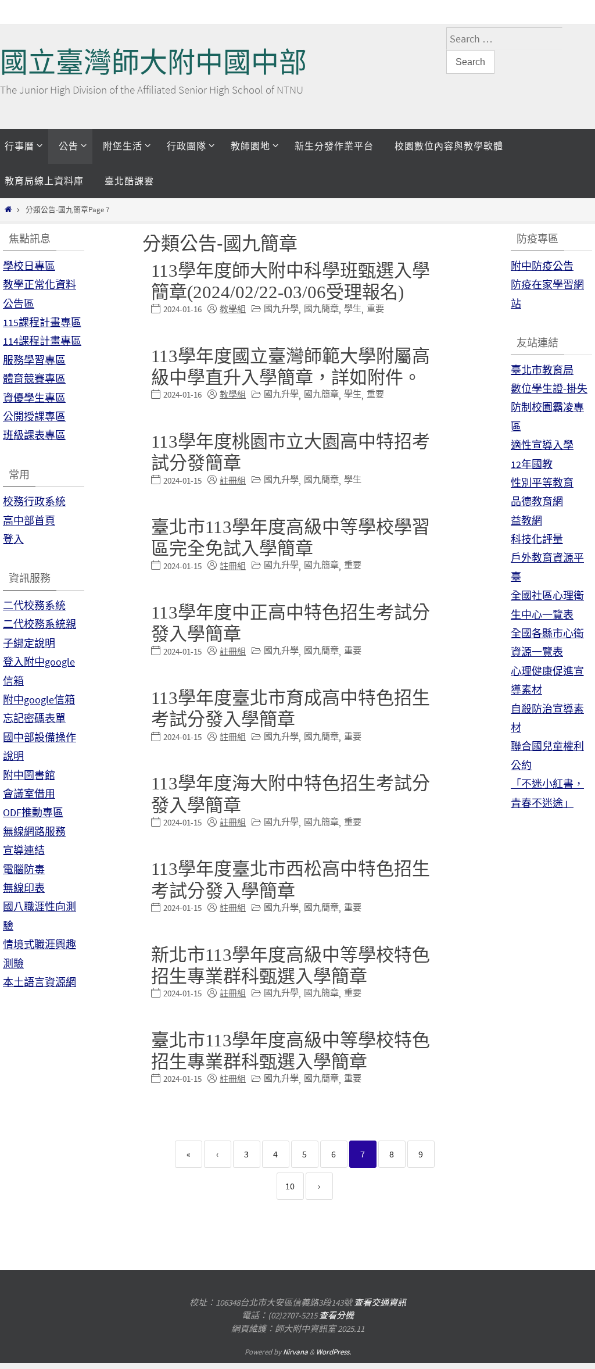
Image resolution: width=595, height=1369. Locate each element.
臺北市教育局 (542, 370)
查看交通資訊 (380, 1302)
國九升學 (281, 308)
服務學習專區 (34, 360)
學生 (352, 308)
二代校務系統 (34, 605)
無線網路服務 (34, 831)
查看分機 (336, 1315)
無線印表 (24, 888)
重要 (375, 308)
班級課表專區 (34, 435)
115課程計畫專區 (42, 322)
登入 (13, 539)
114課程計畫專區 (42, 341)
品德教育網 (537, 501)
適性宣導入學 (542, 445)
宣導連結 (24, 850)
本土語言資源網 (39, 982)
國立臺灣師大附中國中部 (153, 62)
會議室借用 (29, 793)
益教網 (526, 520)
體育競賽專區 (34, 378)
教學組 (233, 309)
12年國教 (532, 464)
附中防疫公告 (542, 266)
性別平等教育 (542, 482)
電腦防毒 (24, 869)
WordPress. (333, 1352)
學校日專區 (29, 266)
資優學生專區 (34, 398)
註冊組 (233, 480)
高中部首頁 (29, 520)
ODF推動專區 (33, 812)
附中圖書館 (29, 775)
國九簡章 (321, 308)
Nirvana (295, 1352)
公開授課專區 (34, 416)
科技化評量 (537, 539)
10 (290, 1186)
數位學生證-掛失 (549, 388)
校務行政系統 (34, 501)
